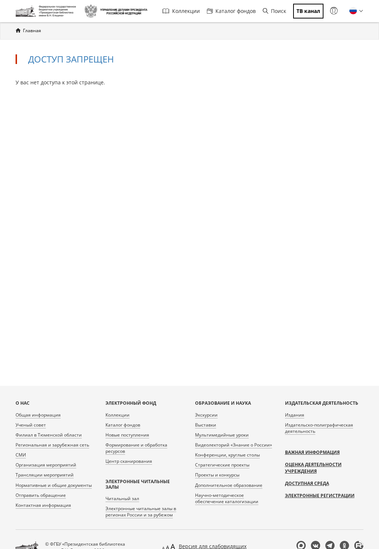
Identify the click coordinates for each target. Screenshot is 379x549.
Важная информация (312, 452)
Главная (32, 30)
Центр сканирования (128, 461)
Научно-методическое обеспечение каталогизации (226, 498)
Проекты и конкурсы (217, 475)
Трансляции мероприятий (45, 475)
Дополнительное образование (228, 485)
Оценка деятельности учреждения (313, 467)
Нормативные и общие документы (54, 485)
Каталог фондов (235, 10)
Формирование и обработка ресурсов (136, 448)
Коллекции (186, 10)
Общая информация (38, 415)
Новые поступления (127, 435)
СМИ (21, 455)
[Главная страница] (47, 11)
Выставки (205, 425)
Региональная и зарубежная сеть (52, 445)
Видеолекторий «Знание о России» (233, 445)
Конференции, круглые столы (227, 455)
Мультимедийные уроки (222, 435)
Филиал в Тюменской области (49, 435)
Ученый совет (31, 425)
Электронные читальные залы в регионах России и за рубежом (140, 511)
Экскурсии (206, 415)
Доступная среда (307, 483)
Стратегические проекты (222, 465)
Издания (294, 415)
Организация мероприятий (46, 465)
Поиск (278, 10)
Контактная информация (43, 505)
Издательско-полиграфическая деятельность (319, 428)
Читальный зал (122, 498)
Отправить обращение (41, 495)
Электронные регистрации (320, 495)
